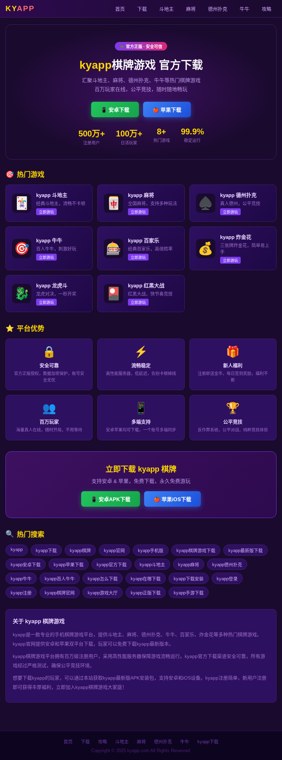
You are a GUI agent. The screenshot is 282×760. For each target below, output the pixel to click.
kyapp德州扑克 (227, 564)
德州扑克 (217, 9)
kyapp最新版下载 (245, 550)
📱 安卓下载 (115, 110)
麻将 (191, 9)
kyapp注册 (21, 592)
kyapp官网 (114, 550)
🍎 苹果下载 (167, 110)
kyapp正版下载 (146, 592)
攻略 (266, 9)
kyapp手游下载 (189, 592)
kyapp (17, 549)
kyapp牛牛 (21, 578)
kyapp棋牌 (80, 550)
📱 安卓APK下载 (110, 499)
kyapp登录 (227, 578)
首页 (120, 9)
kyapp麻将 (188, 564)
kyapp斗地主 (152, 564)
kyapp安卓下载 (26, 564)
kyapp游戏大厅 (103, 592)
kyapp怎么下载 (103, 578)
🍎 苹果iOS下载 (172, 499)
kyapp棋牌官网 (60, 592)
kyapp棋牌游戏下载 (195, 550)
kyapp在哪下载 (146, 578)
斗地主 (166, 9)
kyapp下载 (46, 550)
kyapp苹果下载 (69, 564)
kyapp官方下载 (112, 564)
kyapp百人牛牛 (60, 578)
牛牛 (244, 9)
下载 (142, 9)
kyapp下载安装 (189, 578)
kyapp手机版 (150, 550)
